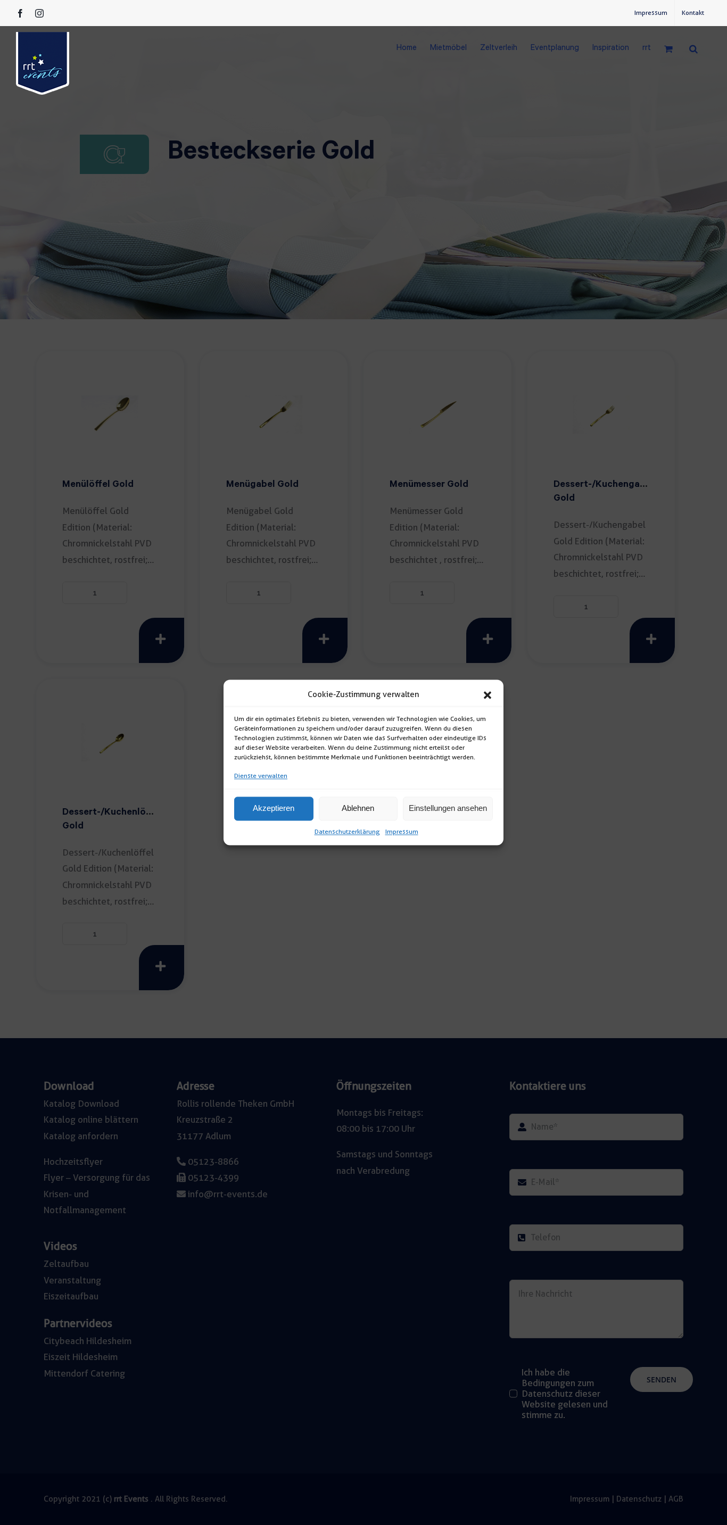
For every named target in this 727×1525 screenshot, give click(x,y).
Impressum (401, 831)
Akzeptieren (273, 808)
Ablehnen (358, 808)
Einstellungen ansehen (448, 808)
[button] (487, 695)
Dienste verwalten (260, 776)
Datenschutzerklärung (347, 831)
